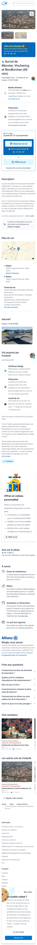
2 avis (11, 133)
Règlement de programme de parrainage (16, 853)
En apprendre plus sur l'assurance (14, 655)
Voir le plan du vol (14, 99)
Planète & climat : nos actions (12, 827)
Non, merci (28, 892)
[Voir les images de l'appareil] (17, 335)
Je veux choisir (18, 932)
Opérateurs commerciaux (11, 860)
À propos (5, 873)
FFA (3, 863)
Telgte (11, 804)
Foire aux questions (9, 840)
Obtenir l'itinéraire (12, 273)
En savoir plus (23, 616)
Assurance (5, 833)
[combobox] (23, 3)
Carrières (5, 883)
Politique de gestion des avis (12, 843)
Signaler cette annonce (14, 798)
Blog (3, 876)
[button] (18, 249)
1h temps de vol (22, 78)
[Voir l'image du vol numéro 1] (7, 35)
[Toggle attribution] (33, 258)
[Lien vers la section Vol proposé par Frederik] (33, 80)
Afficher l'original (14, 227)
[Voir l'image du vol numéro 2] (21, 35)
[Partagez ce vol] (32, 14)
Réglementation (7, 837)
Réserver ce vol (20, 144)
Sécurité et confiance (9, 830)
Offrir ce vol (20, 162)
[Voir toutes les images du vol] (18, 19)
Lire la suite (29, 216)
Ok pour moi (18, 938)
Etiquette (5, 856)
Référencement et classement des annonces (17, 846)
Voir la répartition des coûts (17, 125)
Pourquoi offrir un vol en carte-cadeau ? (18, 168)
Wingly (4, 804)
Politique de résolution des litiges (13, 850)
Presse (4, 886)
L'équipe (5, 880)
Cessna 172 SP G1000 (10, 80)
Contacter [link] (9, 461)
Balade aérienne (22, 804)
